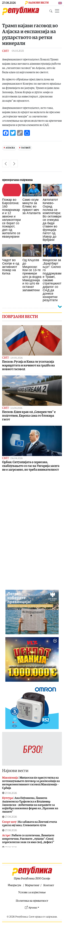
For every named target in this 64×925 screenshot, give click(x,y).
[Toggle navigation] (57, 10)
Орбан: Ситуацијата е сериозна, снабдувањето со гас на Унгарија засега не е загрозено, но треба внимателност (30, 466)
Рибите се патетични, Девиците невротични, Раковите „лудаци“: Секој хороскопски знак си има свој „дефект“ (28, 839)
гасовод (25, 148)
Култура (7, 798)
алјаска (10, 148)
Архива (32, 907)
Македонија (10, 777)
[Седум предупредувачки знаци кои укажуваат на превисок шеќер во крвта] (5, 163)
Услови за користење (32, 892)
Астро (6, 835)
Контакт (48, 885)
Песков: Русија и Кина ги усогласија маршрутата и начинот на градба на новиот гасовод (28, 365)
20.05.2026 (17, 358)
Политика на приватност (32, 900)
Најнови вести (15, 771)
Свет (5, 51)
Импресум (14, 885)
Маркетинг (32, 885)
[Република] (20, 11)
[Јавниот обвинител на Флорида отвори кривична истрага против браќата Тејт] (14, 163)
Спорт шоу (9, 821)
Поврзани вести (20, 317)
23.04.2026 (16, 408)
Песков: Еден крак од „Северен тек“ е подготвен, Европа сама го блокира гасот (29, 415)
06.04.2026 (17, 458)
